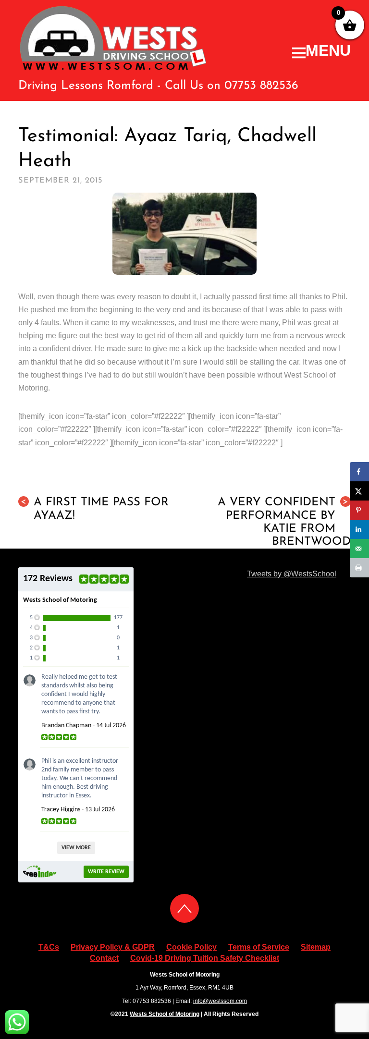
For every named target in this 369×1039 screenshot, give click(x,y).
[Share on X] (359, 491)
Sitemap (316, 947)
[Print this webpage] (359, 567)
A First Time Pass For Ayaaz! (95, 509)
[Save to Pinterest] (359, 510)
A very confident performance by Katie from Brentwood (284, 522)
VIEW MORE (76, 848)
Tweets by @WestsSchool (291, 574)
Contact (104, 958)
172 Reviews (48, 579)
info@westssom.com (220, 1001)
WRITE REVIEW (106, 872)
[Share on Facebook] (359, 471)
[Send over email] (359, 548)
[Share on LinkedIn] (359, 529)
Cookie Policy (191, 947)
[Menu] (321, 51)
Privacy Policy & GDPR (113, 947)
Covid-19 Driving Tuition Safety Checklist (204, 958)
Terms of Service (258, 947)
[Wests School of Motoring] (113, 67)
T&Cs (48, 947)
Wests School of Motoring (164, 1014)
